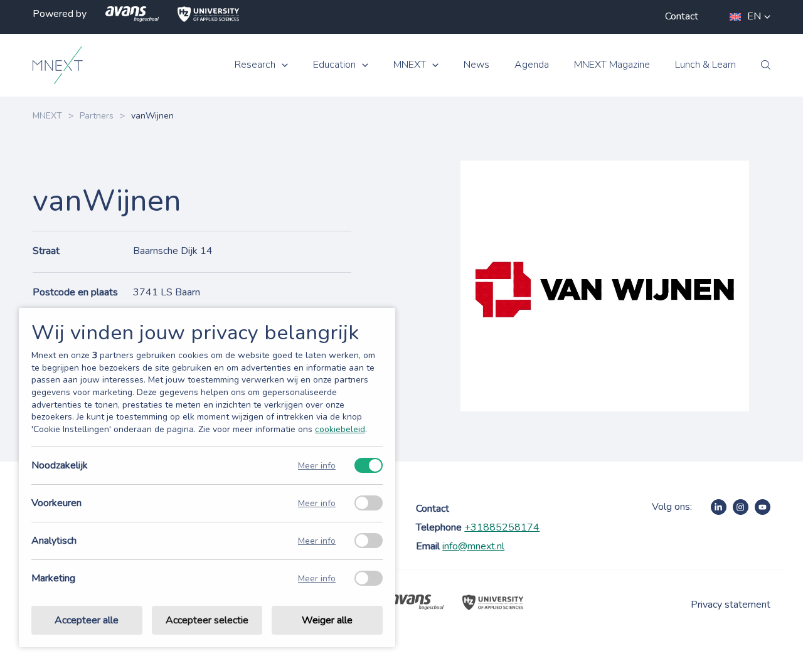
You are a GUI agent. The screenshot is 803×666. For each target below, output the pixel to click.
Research (255, 65)
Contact (681, 16)
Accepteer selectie (207, 620)
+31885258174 (502, 527)
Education (334, 65)
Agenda (531, 65)
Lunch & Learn (705, 65)
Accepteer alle (87, 620)
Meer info (317, 466)
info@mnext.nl (473, 546)
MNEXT (409, 65)
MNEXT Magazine (612, 65)
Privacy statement (730, 604)
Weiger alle (327, 620)
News (476, 65)
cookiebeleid (340, 429)
